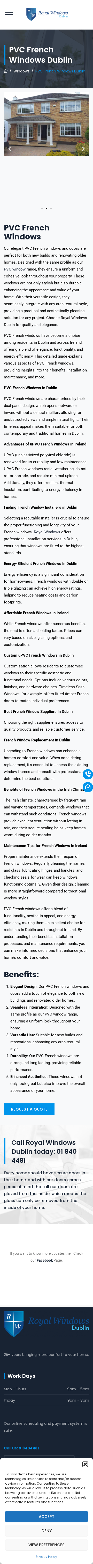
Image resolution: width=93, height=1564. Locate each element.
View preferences (46, 1545)
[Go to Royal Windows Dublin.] (5, 71)
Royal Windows (47, 532)
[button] (85, 1464)
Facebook (45, 1260)
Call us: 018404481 (21, 1448)
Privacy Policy (46, 1556)
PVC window (15, 269)
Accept (46, 1516)
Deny (47, 1530)
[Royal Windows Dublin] (46, 15)
